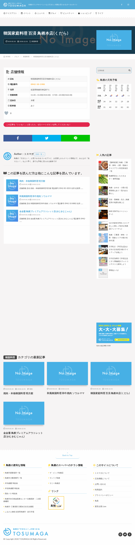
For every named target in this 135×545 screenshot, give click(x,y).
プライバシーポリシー (104, 495)
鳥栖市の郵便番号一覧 (13, 478)
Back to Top (67, 455)
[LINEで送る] (75, 138)
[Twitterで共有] (46, 138)
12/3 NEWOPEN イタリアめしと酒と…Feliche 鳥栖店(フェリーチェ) (119, 226)
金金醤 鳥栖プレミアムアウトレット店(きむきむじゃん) (45, 211)
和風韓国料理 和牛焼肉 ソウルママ (35, 196)
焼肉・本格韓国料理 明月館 (32, 181)
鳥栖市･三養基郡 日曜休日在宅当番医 (19, 507)
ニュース (41, 13)
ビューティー (68, 13)
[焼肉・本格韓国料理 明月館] (12, 185)
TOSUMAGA (24, 539)
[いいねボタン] (6, 113)
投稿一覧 (38, 154)
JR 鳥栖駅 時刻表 (11, 483)
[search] (129, 70)
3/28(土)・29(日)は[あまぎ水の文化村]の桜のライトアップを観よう (118, 249)
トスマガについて (102, 473)
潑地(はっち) (114, 270)
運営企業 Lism (100, 506)
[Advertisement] (46, 234)
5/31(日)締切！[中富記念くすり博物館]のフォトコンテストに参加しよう (118, 261)
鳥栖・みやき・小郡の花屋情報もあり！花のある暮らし (118, 190)
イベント (27, 13)
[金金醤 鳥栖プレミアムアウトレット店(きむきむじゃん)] (12, 216)
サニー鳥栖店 (55, 483)
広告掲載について (102, 478)
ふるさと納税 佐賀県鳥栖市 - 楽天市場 (19, 512)
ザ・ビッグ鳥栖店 (56, 473)
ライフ (100, 13)
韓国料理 (35, 41)
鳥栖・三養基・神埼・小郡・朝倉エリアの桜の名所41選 (118, 238)
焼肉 (31, 389)
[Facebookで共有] (17, 138)
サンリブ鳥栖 (55, 478)
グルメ (53, 13)
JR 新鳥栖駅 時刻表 (12, 488)
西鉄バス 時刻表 (11, 493)
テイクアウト (11, 13)
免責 (96, 501)
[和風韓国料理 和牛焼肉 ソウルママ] (12, 200)
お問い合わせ (100, 484)
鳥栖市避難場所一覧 (12, 473)
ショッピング (85, 13)
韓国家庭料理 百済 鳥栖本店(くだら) (110, 393)
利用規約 (98, 489)
